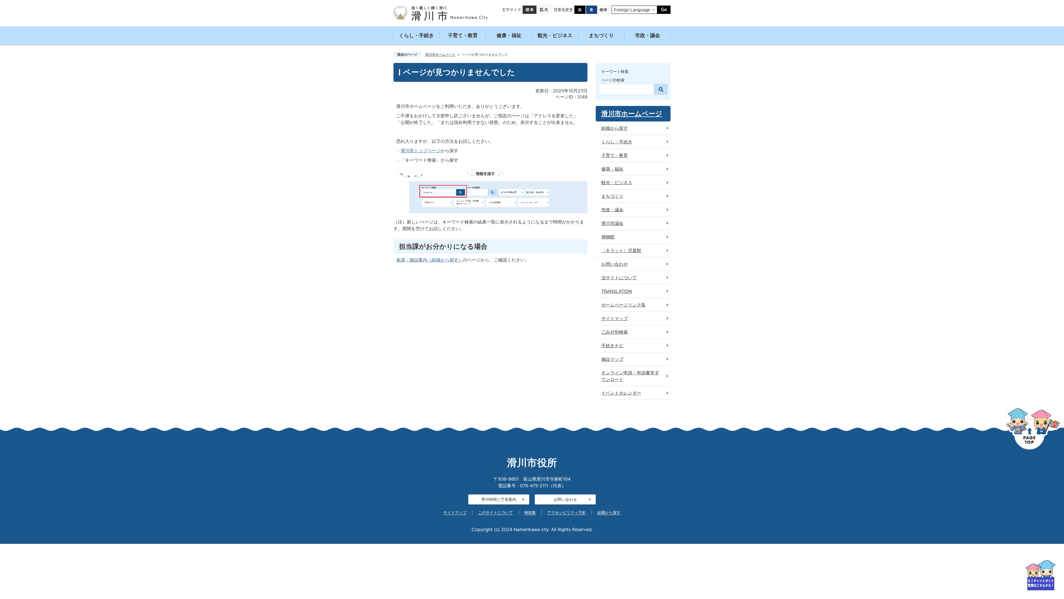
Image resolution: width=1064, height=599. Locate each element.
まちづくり (601, 35)
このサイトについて (495, 512)
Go (664, 9)
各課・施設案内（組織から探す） (429, 260)
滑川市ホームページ (440, 54)
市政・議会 (647, 35)
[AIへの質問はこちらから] (1040, 575)
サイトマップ (455, 512)
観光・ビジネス (555, 35)
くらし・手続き (416, 35)
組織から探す (609, 512)
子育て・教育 (463, 35)
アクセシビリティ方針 (566, 512)
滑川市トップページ (421, 150)
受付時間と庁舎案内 (498, 499)
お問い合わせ (565, 499)
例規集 (530, 512)
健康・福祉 (509, 35)
